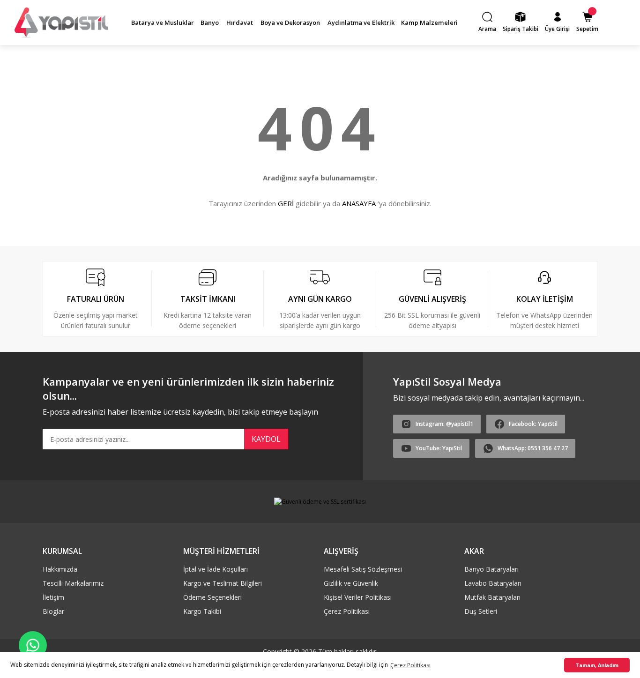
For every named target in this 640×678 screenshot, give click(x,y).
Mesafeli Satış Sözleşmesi (363, 569)
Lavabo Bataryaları (492, 583)
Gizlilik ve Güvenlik (351, 583)
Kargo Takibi (202, 611)
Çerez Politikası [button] (410, 665)
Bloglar (53, 611)
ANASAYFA (359, 203)
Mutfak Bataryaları (492, 597)
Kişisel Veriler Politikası (358, 597)
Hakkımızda (60, 569)
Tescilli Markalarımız (73, 583)
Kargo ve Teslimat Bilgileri (222, 583)
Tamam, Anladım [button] (596, 665)
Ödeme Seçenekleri (212, 597)
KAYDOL (266, 439)
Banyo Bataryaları (491, 569)
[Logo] (61, 22)
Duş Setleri (480, 611)
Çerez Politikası (347, 611)
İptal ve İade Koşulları (215, 569)
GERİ (286, 203)
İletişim (53, 597)
